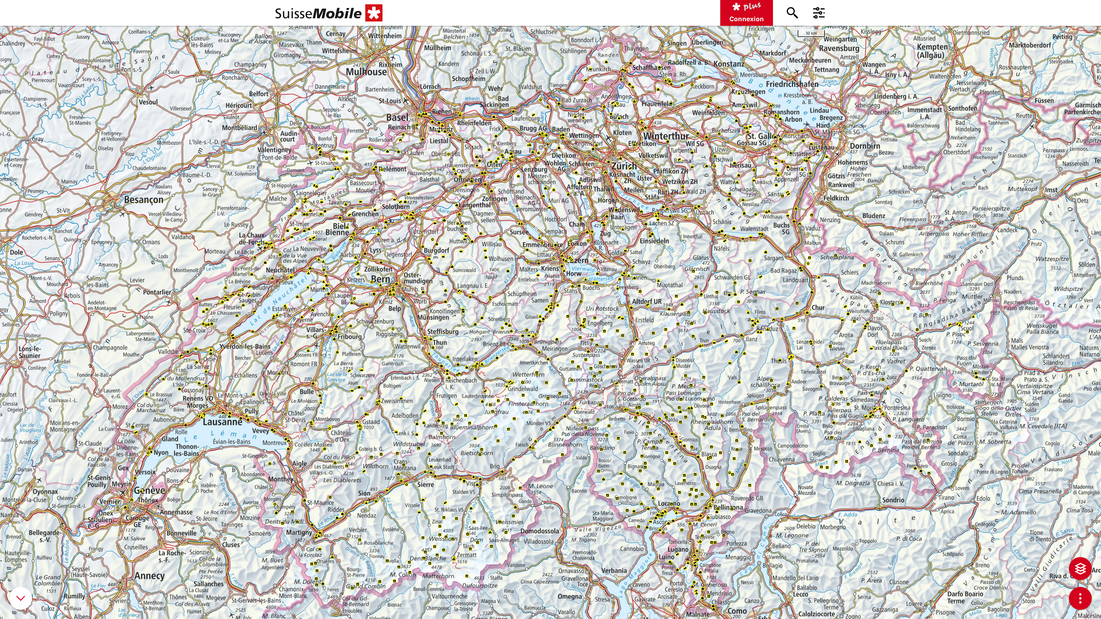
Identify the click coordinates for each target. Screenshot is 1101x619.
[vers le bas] (20, 598)
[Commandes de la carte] (1080, 598)
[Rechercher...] (792, 13)
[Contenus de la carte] (1080, 568)
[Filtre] (819, 13)
